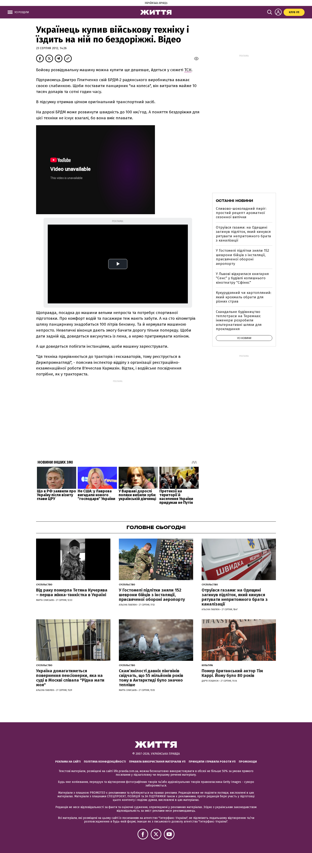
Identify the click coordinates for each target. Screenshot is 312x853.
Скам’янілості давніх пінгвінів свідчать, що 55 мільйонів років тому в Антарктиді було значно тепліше (151, 677)
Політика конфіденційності (105, 761)
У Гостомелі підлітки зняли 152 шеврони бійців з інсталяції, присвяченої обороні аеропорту (242, 257)
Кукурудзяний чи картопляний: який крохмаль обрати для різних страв (243, 297)
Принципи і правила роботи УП (212, 761)
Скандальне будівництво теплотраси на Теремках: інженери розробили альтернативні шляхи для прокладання (238, 320)
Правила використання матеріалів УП (157, 761)
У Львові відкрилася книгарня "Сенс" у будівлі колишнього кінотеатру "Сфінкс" (242, 278)
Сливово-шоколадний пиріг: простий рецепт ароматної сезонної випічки (241, 213)
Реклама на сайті (68, 761)
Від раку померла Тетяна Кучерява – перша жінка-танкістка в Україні (71, 592)
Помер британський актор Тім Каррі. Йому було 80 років (232, 673)
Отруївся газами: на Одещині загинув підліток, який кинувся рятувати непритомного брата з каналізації (243, 234)
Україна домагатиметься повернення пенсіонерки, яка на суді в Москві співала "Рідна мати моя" (70, 677)
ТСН (187, 69)
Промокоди (248, 761)
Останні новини (234, 200)
